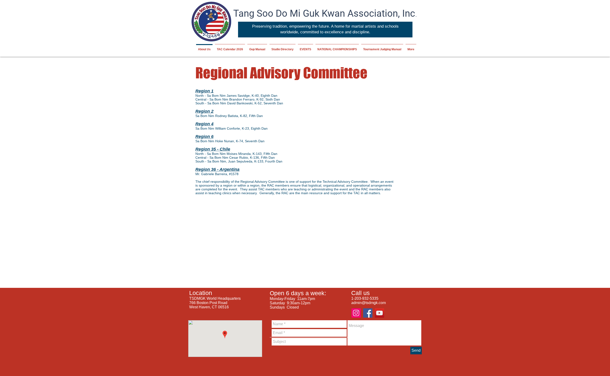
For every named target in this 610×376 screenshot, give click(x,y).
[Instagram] (356, 313)
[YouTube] (379, 313)
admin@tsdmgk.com (368, 303)
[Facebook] (367, 313)
